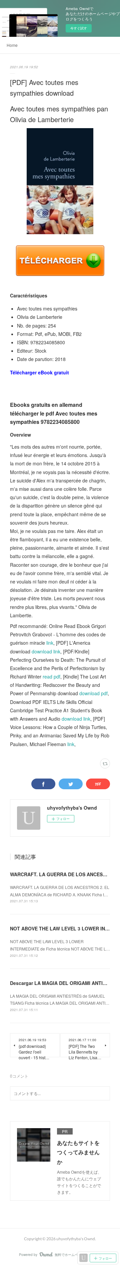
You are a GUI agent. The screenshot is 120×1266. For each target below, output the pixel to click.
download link (46, 651)
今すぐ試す (78, 28)
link (49, 642)
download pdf (93, 693)
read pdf (51, 676)
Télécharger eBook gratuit (39, 372)
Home (12, 45)
